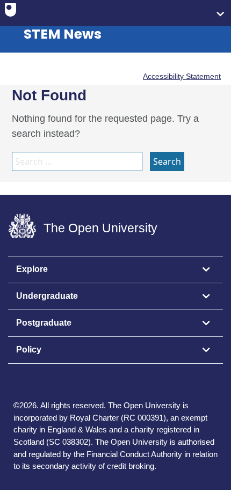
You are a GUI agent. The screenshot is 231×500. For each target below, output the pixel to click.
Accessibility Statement (182, 76)
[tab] (115, 269)
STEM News (63, 34)
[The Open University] (10, 12)
